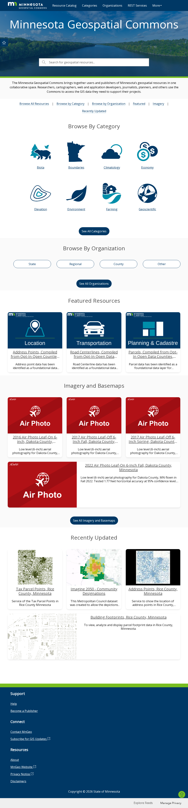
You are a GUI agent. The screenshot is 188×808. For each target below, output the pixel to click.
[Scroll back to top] (181, 794)
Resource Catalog (64, 5)
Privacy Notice (20, 774)
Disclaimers (18, 781)
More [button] (156, 5)
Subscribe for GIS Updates (28, 739)
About (14, 760)
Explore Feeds (143, 803)
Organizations (112, 5)
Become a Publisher (24, 711)
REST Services (137, 5)
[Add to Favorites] (4, 42)
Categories (89, 5)
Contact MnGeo (21, 732)
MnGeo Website (21, 767)
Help (13, 704)
